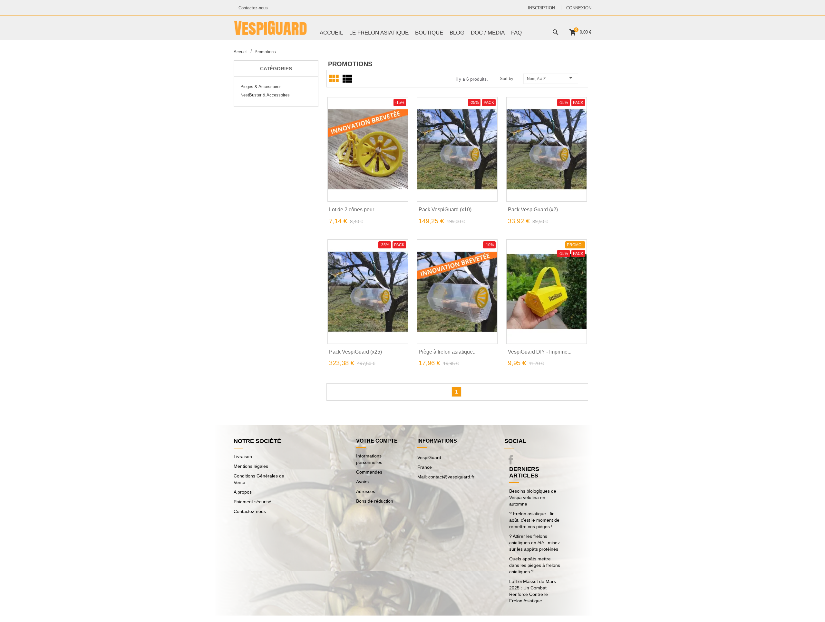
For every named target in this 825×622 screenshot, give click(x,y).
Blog (457, 33)
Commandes (369, 472)
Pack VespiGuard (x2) (533, 209)
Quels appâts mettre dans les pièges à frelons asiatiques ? (534, 565)
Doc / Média (488, 33)
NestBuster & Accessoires (265, 95)
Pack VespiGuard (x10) (445, 209)
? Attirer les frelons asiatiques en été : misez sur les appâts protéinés (534, 543)
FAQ (516, 33)
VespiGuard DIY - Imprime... (539, 352)
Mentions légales (251, 466)
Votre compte (377, 441)
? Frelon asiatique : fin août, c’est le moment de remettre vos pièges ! (534, 520)
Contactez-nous (253, 7)
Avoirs (362, 481)
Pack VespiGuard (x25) (355, 352)
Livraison (243, 456)
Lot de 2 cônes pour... (353, 209)
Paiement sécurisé (252, 501)
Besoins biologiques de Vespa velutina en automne (532, 497)
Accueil (331, 33)
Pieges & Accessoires (261, 86)
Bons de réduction (374, 501)
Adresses (365, 491)
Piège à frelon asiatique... (448, 352)
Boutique (429, 33)
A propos (243, 492)
